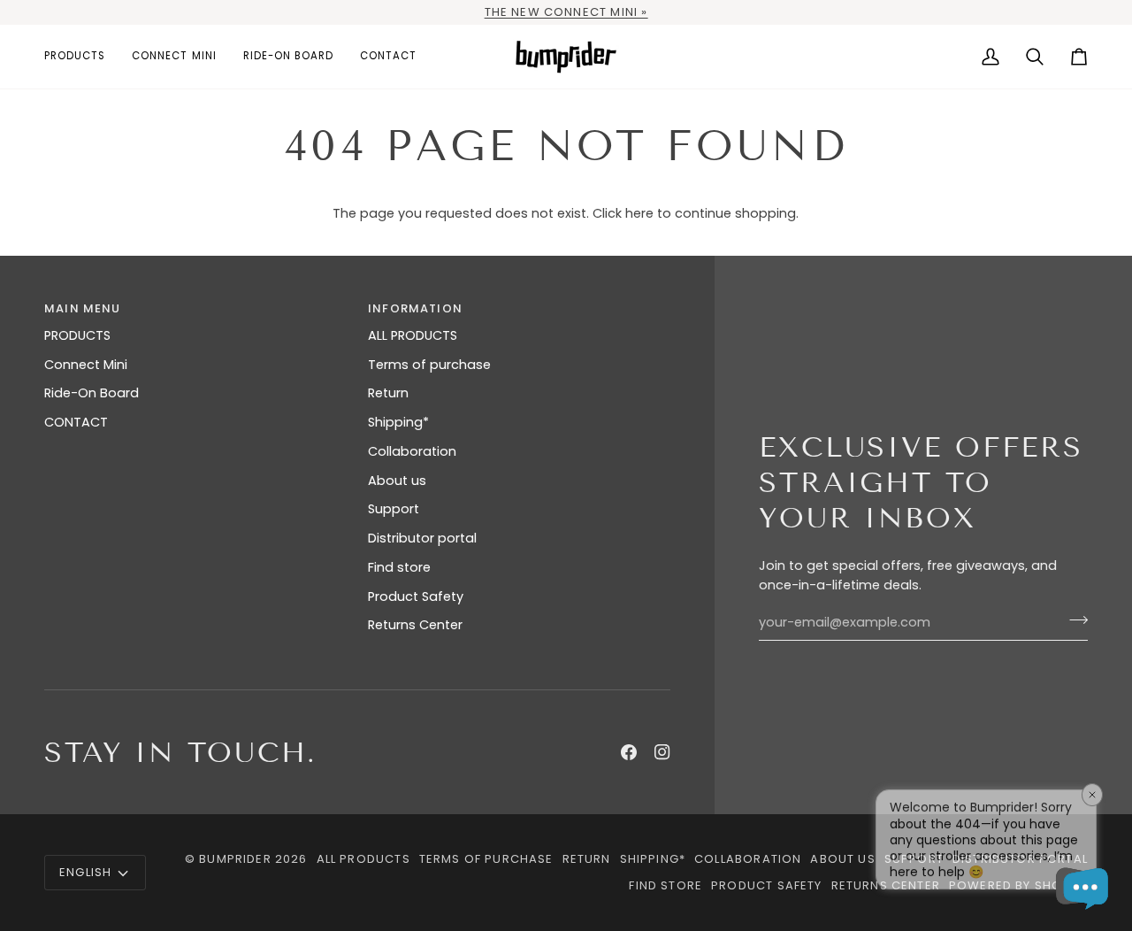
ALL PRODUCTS (412, 335)
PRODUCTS (77, 335)
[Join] (1073, 620)
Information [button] (415, 308)
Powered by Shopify (1018, 885)
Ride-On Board (91, 393)
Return (388, 393)
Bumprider (235, 858)
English (85, 872)
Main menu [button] (82, 308)
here (639, 213)
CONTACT (76, 422)
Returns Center (415, 625)
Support (393, 509)
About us (397, 480)
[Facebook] (629, 752)
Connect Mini (85, 364)
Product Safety (415, 596)
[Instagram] (662, 752)
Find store (399, 567)
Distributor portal (422, 538)
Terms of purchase (429, 364)
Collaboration (412, 451)
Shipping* (398, 422)
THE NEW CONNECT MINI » (566, 12)
